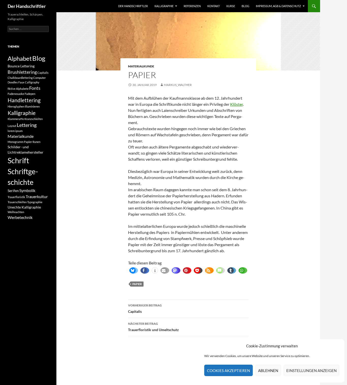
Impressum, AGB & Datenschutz (278, 6)
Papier (137, 284)
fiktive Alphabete (18, 88)
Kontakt (213, 6)
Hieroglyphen (16, 106)
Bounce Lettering (21, 66)
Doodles (13, 82)
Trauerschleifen (17, 202)
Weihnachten (16, 212)
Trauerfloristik (16, 197)
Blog (245, 6)
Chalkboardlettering (20, 77)
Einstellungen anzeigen (311, 370)
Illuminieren (32, 106)
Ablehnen (268, 370)
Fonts (34, 88)
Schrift (18, 160)
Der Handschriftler (27, 6)
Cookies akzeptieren (228, 370)
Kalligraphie (164, 6)
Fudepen (30, 93)
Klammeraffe (16, 119)
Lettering (27, 125)
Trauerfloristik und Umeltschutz (153, 327)
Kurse (230, 6)
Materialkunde (141, 66)
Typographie (34, 202)
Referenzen (192, 6)
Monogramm (15, 141)
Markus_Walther (178, 85)
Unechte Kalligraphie (24, 207)
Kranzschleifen (33, 119)
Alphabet (20, 58)
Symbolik (27, 190)
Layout (12, 125)
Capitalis (145, 308)
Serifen (13, 190)
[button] (132, 270)
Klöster (236, 104)
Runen (36, 141)
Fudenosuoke (16, 93)
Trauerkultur (37, 196)
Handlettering (24, 100)
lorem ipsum (15, 130)
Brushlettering (22, 72)
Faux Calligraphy (28, 82)
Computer (39, 77)
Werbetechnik (20, 217)
